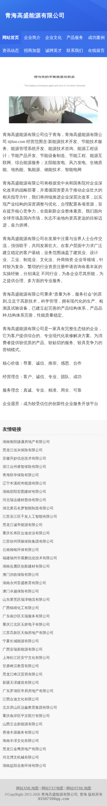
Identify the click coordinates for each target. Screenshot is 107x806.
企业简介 (32, 37)
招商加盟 (32, 50)
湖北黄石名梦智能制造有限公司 (28, 508)
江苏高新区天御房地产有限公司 (28, 633)
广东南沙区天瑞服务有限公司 (26, 616)
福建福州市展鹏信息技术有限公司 (30, 558)
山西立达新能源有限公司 (23, 724)
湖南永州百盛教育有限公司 (24, 583)
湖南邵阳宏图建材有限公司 (24, 492)
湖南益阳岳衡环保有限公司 (24, 766)
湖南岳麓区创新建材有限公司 (26, 566)
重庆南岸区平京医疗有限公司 (26, 716)
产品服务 (74, 37)
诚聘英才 (53, 50)
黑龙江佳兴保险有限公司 (23, 450)
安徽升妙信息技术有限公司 (24, 458)
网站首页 (10, 37)
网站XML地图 (27, 788)
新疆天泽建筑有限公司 (21, 683)
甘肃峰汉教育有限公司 (21, 666)
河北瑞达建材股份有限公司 (24, 500)
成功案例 (96, 37)
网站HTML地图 (78, 788)
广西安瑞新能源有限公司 (23, 649)
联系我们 (74, 50)
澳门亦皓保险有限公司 (21, 575)
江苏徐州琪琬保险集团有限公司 (28, 541)
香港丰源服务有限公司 (21, 732)
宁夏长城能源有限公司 (21, 641)
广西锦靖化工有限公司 (21, 608)
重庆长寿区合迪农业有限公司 (26, 533)
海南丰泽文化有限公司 (21, 741)
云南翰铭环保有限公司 (21, 550)
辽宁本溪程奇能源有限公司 (24, 483)
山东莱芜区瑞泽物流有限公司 (26, 600)
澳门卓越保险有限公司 (21, 591)
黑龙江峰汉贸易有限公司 (23, 674)
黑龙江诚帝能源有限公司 (23, 525)
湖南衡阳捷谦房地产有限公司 (26, 442)
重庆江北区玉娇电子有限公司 (26, 624)
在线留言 (96, 50)
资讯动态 (10, 50)
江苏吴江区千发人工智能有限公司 (30, 516)
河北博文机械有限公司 (21, 757)
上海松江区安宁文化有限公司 (26, 658)
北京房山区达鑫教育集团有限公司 (30, 707)
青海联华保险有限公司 (21, 475)
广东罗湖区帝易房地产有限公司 (28, 691)
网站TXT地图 (52, 788)
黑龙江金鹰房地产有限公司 (24, 749)
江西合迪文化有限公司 (21, 699)
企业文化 (53, 37)
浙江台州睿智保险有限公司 (24, 467)
